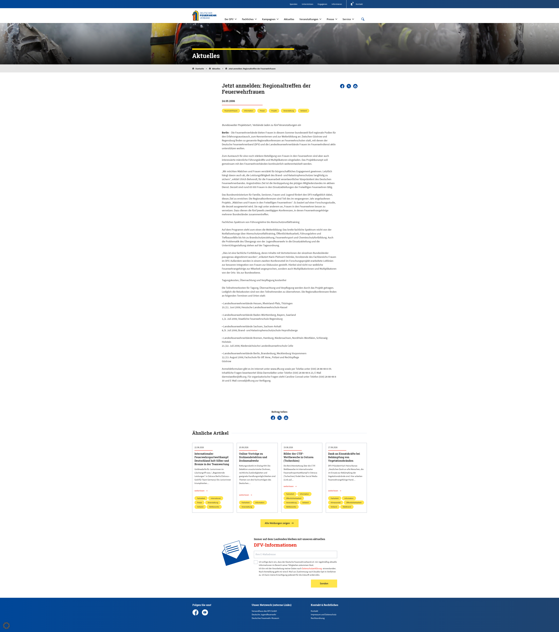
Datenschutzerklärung (312, 568)
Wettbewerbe (214, 507)
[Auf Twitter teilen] (349, 86)
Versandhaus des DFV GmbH (264, 611)
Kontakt (314, 611)
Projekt (274, 111)
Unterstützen (307, 4)
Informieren (337, 4)
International (216, 498)
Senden (324, 583)
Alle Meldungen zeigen (277, 523)
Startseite (199, 68)
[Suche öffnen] (363, 19)
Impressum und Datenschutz (323, 614)
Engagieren (322, 4)
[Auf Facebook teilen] (342, 86)
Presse (262, 111)
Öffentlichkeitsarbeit (293, 498)
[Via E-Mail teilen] (355, 86)
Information (248, 111)
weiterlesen (199, 490)
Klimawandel (335, 502)
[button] (6, 625)
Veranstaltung (288, 111)
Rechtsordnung (318, 618)
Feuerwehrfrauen (230, 111)
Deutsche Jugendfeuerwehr (264, 614)
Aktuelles (216, 68)
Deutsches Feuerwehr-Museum (265, 618)
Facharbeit (201, 498)
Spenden (293, 4)
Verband (303, 111)
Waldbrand (347, 507)
